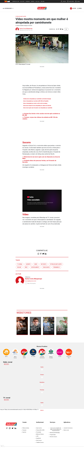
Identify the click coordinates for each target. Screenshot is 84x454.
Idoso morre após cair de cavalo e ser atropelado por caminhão (37, 107)
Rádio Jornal (66, 430)
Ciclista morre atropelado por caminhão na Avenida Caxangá (37, 98)
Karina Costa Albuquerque (25, 28)
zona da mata (46, 267)
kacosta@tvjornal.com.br (30, 281)
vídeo (26, 267)
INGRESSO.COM (15, 1)
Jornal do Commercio (68, 428)
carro (35, 264)
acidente (28, 264)
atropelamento (35, 267)
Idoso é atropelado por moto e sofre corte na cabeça (35, 103)
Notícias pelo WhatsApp (55, 432)
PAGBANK (28, 1)
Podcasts (24, 430)
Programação (53, 434)
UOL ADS (42, 1)
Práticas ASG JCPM (40, 430)
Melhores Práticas (40, 434)
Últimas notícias (25, 428)
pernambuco (56, 267)
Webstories (24, 312)
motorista (43, 264)
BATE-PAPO (71, 1)
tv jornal (19, 264)
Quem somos (39, 428)
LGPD (37, 436)
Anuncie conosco (53, 436)
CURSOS (32, 1)
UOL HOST (22, 1)
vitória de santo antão (56, 264)
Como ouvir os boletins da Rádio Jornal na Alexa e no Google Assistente (55, 429)
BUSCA (64, 1)
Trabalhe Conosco (40, 442)
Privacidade (38, 432)
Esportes (24, 432)
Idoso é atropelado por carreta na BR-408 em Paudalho (35, 101)
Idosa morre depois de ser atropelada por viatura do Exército (37, 105)
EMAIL (78, 1)
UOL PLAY (37, 1)
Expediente (38, 438)
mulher (19, 267)
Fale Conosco (39, 440)
